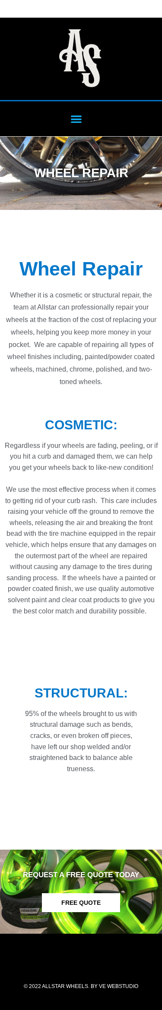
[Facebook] (69, 963)
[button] (76, 119)
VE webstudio (118, 986)
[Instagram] (92, 963)
